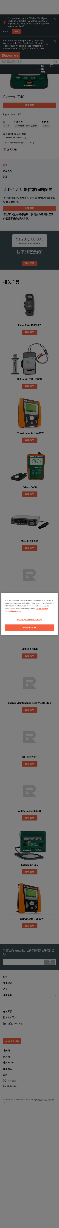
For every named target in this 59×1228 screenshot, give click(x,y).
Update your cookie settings (29, 620)
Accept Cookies (29, 628)
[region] (29, 614)
